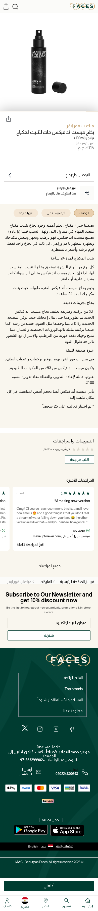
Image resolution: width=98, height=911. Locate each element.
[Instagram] (40, 729)
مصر (43, 846)
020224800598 (67, 774)
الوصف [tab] (84, 213)
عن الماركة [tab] (26, 213)
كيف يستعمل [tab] (56, 213)
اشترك (49, 635)
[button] (48, 846)
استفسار (25, 774)
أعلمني (49, 886)
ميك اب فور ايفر (80, 125)
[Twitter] (25, 728)
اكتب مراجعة (79, 459)
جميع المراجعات (49, 566)
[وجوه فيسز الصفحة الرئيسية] (82, 6)
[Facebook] (72, 729)
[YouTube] (56, 729)
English (33, 846)
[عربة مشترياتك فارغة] (6, 6)
